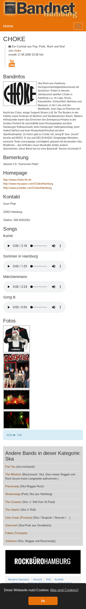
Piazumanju (12, 486)
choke (17, 50)
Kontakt (59, 579)
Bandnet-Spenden (18, 579)
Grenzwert (11, 525)
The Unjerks (12, 509)
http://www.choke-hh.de (17, 179)
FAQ (48, 579)
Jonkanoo (11, 541)
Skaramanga (12, 494)
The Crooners (13, 502)
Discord (37, 579)
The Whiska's (13, 474)
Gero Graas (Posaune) (18, 517)
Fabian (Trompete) (16, 533)
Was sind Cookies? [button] (64, 590)
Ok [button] (43, 601)
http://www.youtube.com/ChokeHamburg (27, 187)
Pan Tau (10, 466)
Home (8, 26)
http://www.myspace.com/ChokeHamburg (28, 183)
